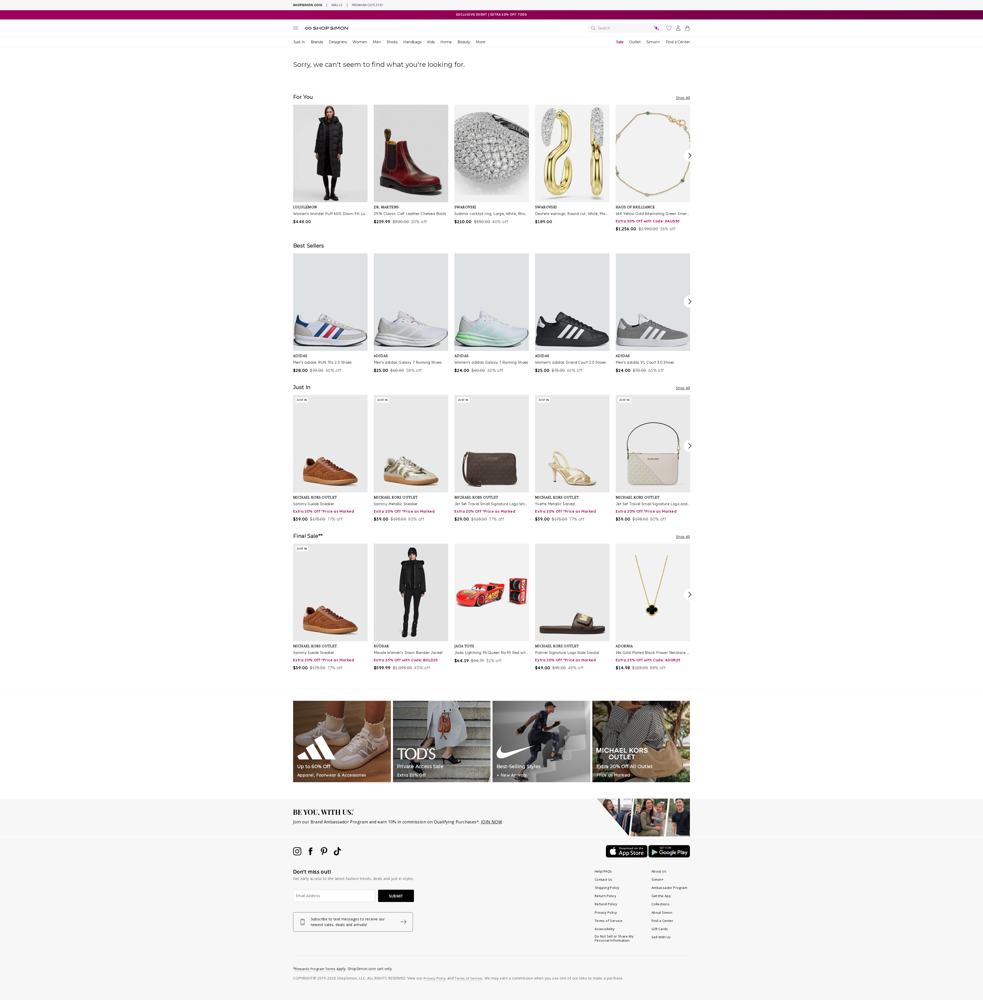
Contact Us (603, 879)
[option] (330, 165)
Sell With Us (661, 937)
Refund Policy (606, 904)
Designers (338, 42)
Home (446, 42)
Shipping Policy (607, 887)
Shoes (392, 42)
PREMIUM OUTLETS (367, 5)
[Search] (625, 28)
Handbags (412, 42)
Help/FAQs (603, 871)
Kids (431, 42)
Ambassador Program (669, 887)
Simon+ (653, 42)
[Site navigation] (295, 29)
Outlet (635, 42)
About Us (658, 871)
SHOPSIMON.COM (307, 5)
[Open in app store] (627, 856)
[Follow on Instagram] (297, 854)
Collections (660, 904)
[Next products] (690, 155)
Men (377, 42)
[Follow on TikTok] (337, 854)
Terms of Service (608, 920)
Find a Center (678, 42)
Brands (317, 42)
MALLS (337, 5)
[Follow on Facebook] (311, 854)
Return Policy (605, 896)
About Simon (661, 912)
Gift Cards (659, 929)
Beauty (463, 42)
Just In (299, 42)
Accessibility (605, 929)
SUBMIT (396, 896)
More (480, 42)
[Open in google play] (669, 856)
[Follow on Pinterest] (324, 854)
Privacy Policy (606, 912)
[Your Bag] (687, 29)
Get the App (661, 896)
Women (359, 42)
